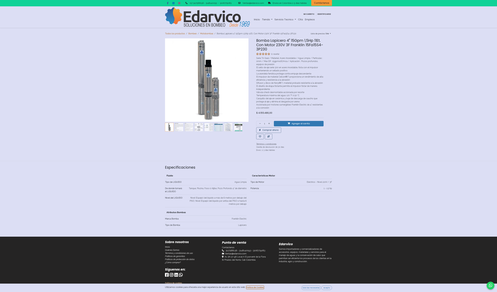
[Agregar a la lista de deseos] (260, 136)
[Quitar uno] (259, 123)
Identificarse (324, 14)
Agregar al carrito (300, 123)
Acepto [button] (326, 287)
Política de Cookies (255, 287)
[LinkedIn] (173, 3)
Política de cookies (173, 283)
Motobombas (206, 33)
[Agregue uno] (270, 123)
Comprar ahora (270, 130)
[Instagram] (179, 3)
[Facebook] (167, 3)
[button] (321, 33)
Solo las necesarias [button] (311, 287)
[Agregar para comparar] (268, 136)
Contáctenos (321, 3)
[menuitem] (257, 19)
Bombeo (192, 33)
